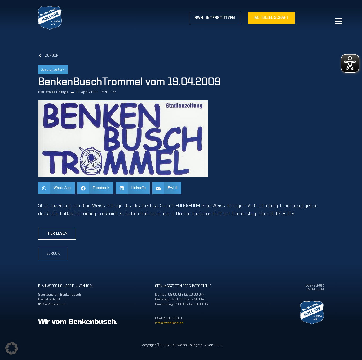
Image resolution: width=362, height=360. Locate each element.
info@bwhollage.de (169, 323)
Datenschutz (314, 285)
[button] (56, 188)
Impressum (315, 289)
